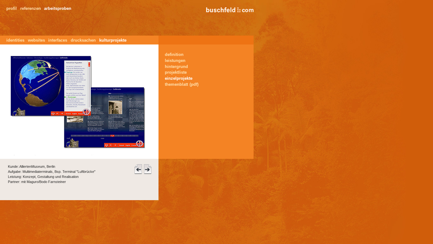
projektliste (176, 72)
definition (174, 54)
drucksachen (83, 40)
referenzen (30, 8)
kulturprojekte (112, 40)
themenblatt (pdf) (181, 84)
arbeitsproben (57, 8)
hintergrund (176, 66)
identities (15, 40)
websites (36, 40)
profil (11, 8)
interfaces (57, 40)
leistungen (175, 60)
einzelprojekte (178, 78)
